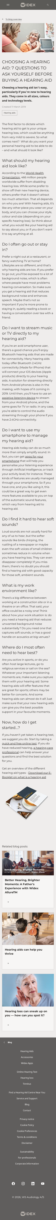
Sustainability (27, 1151)
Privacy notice (27, 1119)
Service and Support (27, 1098)
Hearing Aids (27, 1051)
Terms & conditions (27, 1137)
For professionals (27, 1157)
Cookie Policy (27, 1125)
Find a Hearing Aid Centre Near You (27, 1092)
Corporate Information (27, 1163)
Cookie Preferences (27, 1131)
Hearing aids (9, 112)
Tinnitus (27, 1083)
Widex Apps (27, 1063)
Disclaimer (27, 1143)
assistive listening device (18, 398)
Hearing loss (27, 1077)
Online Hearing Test (27, 1071)
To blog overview (14, 19)
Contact (27, 1110)
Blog (27, 1104)
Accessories (27, 1057)
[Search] (48, 5)
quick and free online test (19, 743)
